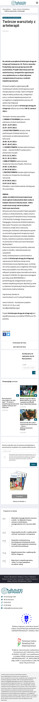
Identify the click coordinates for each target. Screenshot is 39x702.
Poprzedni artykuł (19, 343)
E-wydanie (19, 496)
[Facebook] (4, 334)
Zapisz (35, 373)
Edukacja (32, 577)
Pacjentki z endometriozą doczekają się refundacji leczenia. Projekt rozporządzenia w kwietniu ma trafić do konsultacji (23, 543)
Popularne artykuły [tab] (10, 511)
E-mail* (24, 364)
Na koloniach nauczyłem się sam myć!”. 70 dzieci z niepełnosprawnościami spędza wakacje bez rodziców (10, 403)
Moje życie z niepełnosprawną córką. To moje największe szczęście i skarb (21, 562)
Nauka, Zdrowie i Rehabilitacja (21, 9)
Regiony (20, 577)
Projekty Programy (31, 579)
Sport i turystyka (18, 579)
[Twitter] (8, 334)
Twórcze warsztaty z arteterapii (14, 11)
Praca (26, 577)
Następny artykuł (19, 347)
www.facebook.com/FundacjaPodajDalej (17, 297)
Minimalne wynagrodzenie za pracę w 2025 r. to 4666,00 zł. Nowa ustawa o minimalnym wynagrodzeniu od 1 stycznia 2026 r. (23, 522)
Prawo (6, 577)
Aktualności (13, 577)
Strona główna (7, 9)
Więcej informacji (29, 663)
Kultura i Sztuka (7, 579)
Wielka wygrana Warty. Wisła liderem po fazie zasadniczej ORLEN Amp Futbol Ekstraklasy (28, 401)
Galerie (29, 581)
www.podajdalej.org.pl (20, 264)
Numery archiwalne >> (19, 501)
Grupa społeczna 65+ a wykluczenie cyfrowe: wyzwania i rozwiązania (23, 533)
